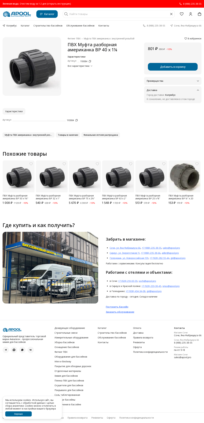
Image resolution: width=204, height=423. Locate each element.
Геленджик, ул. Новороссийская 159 (129, 258)
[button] (182, 14)
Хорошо (18, 413)
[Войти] (191, 14)
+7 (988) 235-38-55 (151, 247)
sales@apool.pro (171, 247)
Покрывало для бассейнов (69, 390)
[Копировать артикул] (90, 61)
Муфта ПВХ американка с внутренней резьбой (109, 38)
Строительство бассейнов (47, 25)
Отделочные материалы (68, 371)
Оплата (137, 328)
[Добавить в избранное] (31, 163)
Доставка (138, 332)
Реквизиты (139, 342)
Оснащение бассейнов (67, 347)
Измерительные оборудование (71, 337)
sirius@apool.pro (171, 286)
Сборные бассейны (65, 399)
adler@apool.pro (170, 252)
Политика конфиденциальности (150, 352)
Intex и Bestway (63, 361)
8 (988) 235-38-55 (183, 342)
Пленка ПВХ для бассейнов (69, 380)
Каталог (49, 14)
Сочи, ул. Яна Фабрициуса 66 (125, 247)
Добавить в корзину (173, 67)
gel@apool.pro (178, 258)
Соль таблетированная (67, 395)
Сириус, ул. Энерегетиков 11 (125, 252)
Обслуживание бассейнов (80, 25)
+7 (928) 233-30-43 (151, 286)
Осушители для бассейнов (69, 385)
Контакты (103, 25)
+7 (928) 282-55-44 (159, 258)
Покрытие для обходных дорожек (73, 366)
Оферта (137, 347)
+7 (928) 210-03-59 (127, 280)
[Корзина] (199, 14)
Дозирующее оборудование (70, 328)
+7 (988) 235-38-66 (150, 252)
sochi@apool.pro (147, 280)
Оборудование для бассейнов (71, 356)
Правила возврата (143, 337)
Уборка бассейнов (65, 342)
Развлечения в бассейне (68, 404)
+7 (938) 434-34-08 (135, 291)
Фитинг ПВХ (74, 38)
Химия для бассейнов (66, 375)
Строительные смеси (66, 332)
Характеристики (14, 111)
